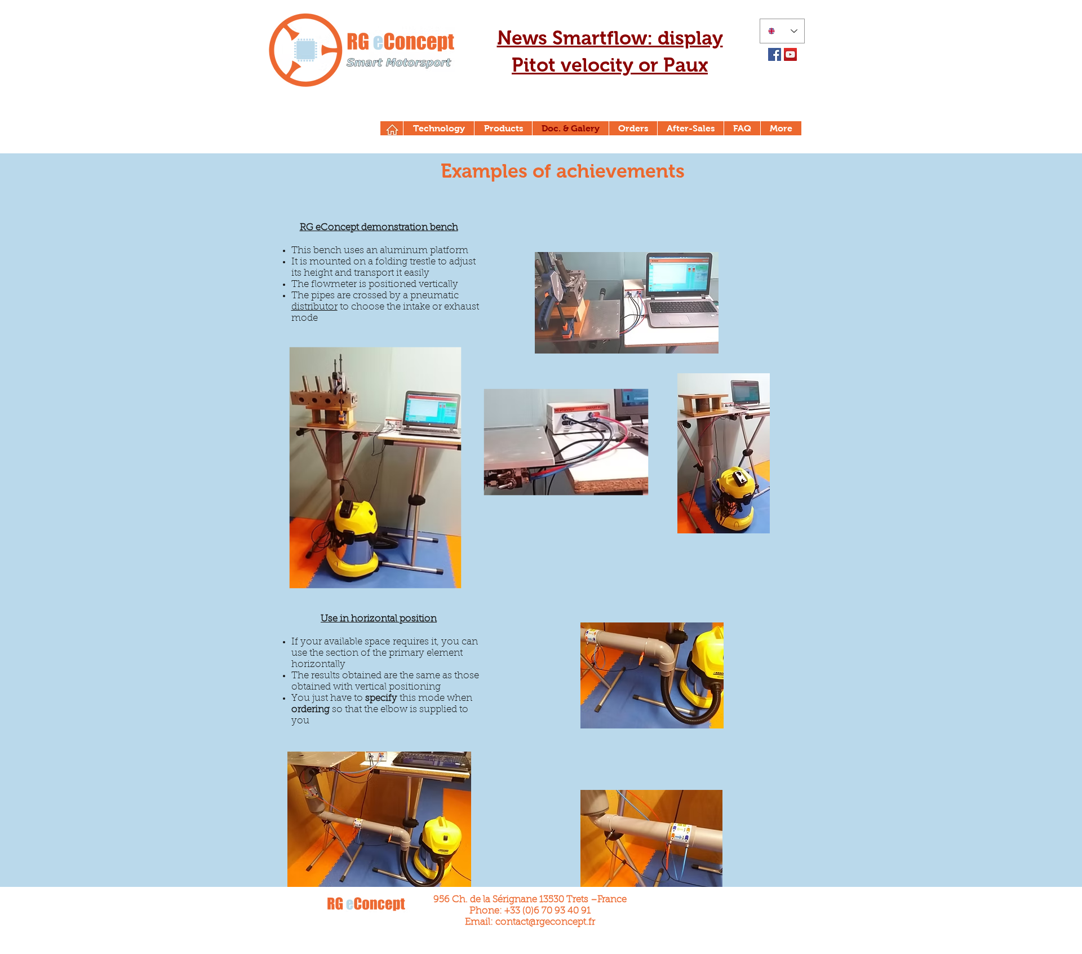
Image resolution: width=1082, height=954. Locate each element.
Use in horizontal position (379, 619)
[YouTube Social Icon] (790, 54)
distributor (314, 307)
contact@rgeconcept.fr (545, 922)
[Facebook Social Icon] (774, 54)
